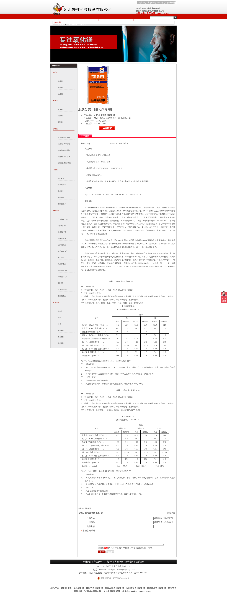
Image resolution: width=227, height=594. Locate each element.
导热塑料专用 (63, 277)
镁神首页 (61, 20)
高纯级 (60, 283)
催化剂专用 (62, 238)
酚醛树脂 (61, 337)
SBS (59, 318)
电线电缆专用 (63, 251)
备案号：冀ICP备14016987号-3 (134, 573)
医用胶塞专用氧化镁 (135, 588)
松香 (59, 324)
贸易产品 (56, 302)
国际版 (83, 24)
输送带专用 (62, 264)
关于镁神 (127, 20)
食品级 (55, 101)
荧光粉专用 (62, 296)
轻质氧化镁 (62, 232)
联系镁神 (171, 2)
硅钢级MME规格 (64, 137)
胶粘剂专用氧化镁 (94, 588)
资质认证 (116, 20)
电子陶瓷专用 (63, 289)
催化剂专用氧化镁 (84, 508)
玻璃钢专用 (62, 245)
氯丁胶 (60, 311)
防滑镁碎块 (62, 185)
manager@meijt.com (126, 569)
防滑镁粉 (61, 191)
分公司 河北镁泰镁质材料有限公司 (150, 11)
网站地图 (129, 561)
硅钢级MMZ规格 (64, 150)
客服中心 (152, 2)
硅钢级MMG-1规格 (64, 163)
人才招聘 (61, 24)
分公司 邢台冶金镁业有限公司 (148, 8)
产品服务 (98, 561)
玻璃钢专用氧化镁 (92, 591)
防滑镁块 (61, 178)
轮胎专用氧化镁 (110, 591)
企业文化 (139, 20)
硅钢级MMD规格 (64, 144)
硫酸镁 (60, 94)
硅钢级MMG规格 (64, 157)
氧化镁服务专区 (89, 20)
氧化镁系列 (74, 20)
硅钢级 (55, 129)
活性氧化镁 (62, 226)
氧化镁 (60, 81)
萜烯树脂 (61, 343)
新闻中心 (104, 20)
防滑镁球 (61, 197)
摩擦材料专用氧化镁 (114, 588)
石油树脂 (61, 330)
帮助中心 (161, 2)
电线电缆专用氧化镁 (156, 588)
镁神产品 (56, 66)
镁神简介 (87, 561)
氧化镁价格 (127, 591)
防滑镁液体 (62, 204)
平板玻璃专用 (63, 270)
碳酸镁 (60, 87)
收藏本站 (142, 2)
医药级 (55, 72)
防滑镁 (55, 170)
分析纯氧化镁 (63, 219)
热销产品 (56, 210)
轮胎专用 (61, 257)
